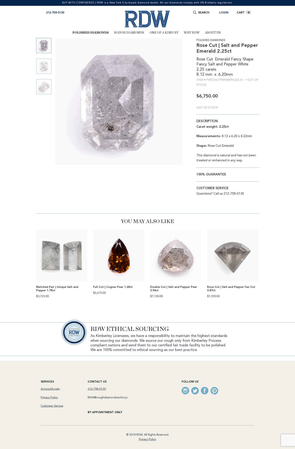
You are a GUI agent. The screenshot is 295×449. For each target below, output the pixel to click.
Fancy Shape (242, 59)
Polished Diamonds (90, 32)
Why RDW (191, 32)
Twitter (195, 391)
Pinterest (214, 391)
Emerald (222, 59)
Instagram (185, 391)
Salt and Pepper (222, 64)
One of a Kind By (164, 32)
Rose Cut (204, 59)
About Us (213, 32)
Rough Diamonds (129, 32)
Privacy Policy (49, 397)
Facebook (205, 391)
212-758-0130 (55, 12)
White (243, 64)
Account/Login (50, 389)
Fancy (201, 64)
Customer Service (52, 406)
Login (223, 12)
